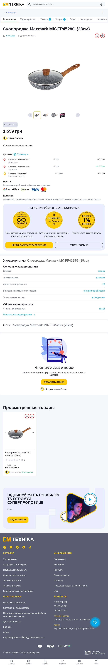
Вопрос (60, 19)
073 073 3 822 (60, 606)
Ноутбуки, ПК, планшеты (15, 570)
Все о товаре (9, 19)
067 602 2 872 (60, 610)
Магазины (59, 565)
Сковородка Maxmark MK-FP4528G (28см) (17, 454)
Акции (6, 632)
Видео (73, 19)
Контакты (58, 570)
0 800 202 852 (60, 602)
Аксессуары (86, 19)
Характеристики (28, 19)
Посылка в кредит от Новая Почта (70, 586)
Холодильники (10, 559)
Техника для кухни (12, 586)
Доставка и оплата (12, 622)
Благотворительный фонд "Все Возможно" (24, 637)
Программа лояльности (14, 603)
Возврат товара (61, 575)
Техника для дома (12, 580)
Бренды (7, 627)
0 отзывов (10, 36)
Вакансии (58, 580)
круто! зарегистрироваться (29, 245)
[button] (78, 115)
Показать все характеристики (17, 314)
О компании (60, 559)
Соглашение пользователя (16, 608)
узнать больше (79, 245)
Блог (56, 591)
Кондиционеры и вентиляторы (18, 591)
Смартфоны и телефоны (15, 565)
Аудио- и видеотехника (14, 575)
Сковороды (11, 12)
